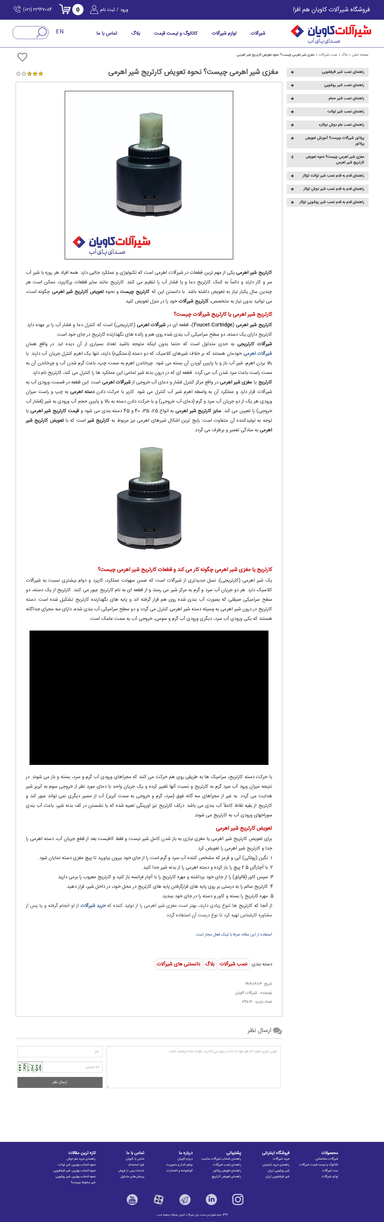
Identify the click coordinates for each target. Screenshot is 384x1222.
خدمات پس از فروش (131, 1170)
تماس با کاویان (135, 1159)
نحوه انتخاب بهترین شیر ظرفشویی (74, 1170)
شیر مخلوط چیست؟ (83, 1182)
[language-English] (60, 32)
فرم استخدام (136, 1164)
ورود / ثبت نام (114, 10)
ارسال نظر (60, 1082)
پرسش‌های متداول (132, 1176)
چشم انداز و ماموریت (179, 1164)
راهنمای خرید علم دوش (81, 1159)
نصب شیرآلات (234, 964)
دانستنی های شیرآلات (178, 964)
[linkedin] (211, 1199)
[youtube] (132, 1199)
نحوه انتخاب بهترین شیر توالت (77, 1164)
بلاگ (210, 964)
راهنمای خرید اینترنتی (276, 1164)
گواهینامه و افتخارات (179, 1170)
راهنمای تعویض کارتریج (226, 1176)
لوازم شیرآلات (330, 1176)
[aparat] (158, 1199)
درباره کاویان (185, 1159)
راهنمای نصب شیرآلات (227, 1164)
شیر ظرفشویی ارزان (278, 1176)
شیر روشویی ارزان (279, 1170)
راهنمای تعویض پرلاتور (227, 1170)
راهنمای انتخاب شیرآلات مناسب (221, 1159)
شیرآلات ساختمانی (327, 1159)
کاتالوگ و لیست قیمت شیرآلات (318, 1164)
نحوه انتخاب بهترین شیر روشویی (76, 1176)
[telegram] (185, 1199)
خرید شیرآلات (281, 1159)
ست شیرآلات (330, 1170)
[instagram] (237, 1199)
